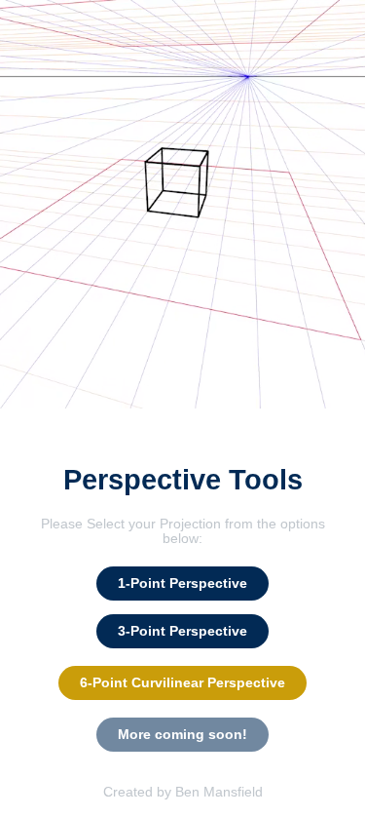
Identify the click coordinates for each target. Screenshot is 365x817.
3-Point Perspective (182, 631)
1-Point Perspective (182, 583)
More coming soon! (182, 734)
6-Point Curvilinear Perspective (182, 682)
